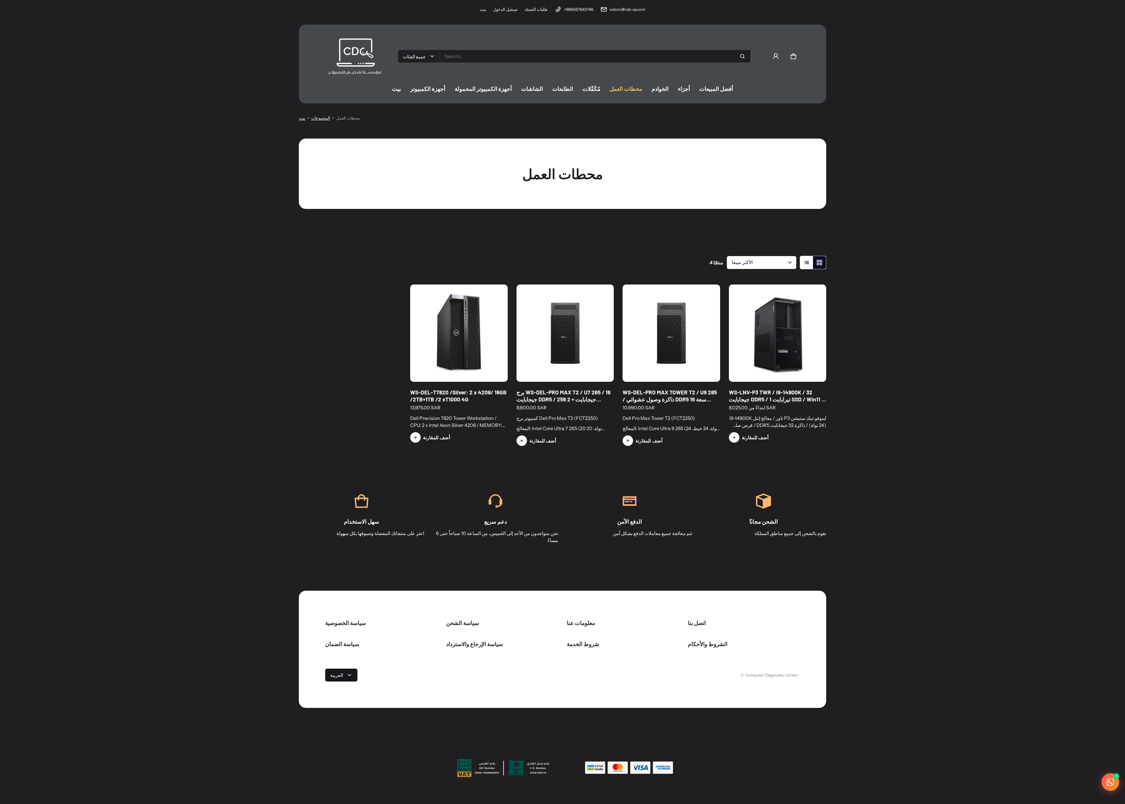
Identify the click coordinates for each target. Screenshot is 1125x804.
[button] (793, 56)
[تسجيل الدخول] (775, 56)
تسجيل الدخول (505, 9)
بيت (483, 9)
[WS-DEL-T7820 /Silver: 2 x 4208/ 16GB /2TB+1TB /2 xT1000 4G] (459, 333)
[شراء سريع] (814, 369)
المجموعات (320, 118)
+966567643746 (578, 9)
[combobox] (595, 56)
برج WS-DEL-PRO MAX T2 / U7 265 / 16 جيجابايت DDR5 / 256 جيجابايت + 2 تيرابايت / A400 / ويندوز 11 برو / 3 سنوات (564, 399)
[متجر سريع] (483, 369)
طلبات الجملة (536, 9)
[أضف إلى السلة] (495, 369)
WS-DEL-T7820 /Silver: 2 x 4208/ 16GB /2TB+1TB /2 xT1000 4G (458, 396)
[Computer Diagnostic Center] (354, 56)
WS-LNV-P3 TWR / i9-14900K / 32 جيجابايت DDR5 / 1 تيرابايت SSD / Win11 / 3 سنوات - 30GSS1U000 (776, 399)
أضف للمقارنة (436, 437)
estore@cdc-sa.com (627, 9)
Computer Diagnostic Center (771, 675)
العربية (336, 675)
